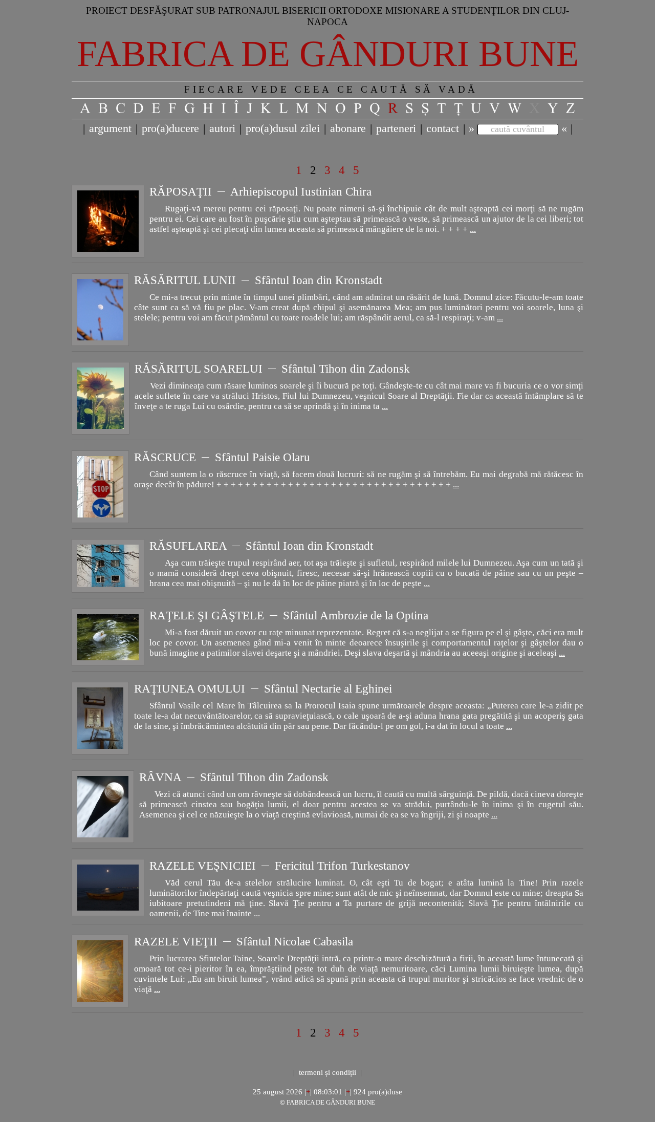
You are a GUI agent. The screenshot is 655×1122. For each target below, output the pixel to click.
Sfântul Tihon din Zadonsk (345, 368)
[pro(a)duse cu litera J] (250, 108)
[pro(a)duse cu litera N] (322, 108)
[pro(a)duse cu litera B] (103, 108)
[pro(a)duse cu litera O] (341, 108)
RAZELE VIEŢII (175, 941)
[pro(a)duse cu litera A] (85, 108)
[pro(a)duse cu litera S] (410, 108)
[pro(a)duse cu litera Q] (375, 108)
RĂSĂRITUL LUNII (185, 280)
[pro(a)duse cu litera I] (223, 108)
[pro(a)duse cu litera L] (283, 108)
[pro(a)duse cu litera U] (476, 108)
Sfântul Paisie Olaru (262, 457)
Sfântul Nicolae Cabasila (294, 941)
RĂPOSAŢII (180, 191)
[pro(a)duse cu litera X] (535, 108)
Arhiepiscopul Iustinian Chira (301, 191)
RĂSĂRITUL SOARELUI (199, 368)
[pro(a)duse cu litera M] (302, 108)
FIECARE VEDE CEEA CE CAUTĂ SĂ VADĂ (330, 89)
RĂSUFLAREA (188, 545)
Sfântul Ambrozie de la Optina (355, 615)
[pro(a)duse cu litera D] (138, 108)
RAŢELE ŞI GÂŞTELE (206, 615)
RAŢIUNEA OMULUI (189, 688)
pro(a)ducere (170, 128)
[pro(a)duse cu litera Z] (570, 108)
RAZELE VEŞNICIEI (202, 865)
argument (110, 128)
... (473, 229)
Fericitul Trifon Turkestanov (342, 865)
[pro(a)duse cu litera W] (515, 108)
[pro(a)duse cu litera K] (266, 108)
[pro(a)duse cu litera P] (358, 108)
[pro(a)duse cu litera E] (156, 108)
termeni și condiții (327, 1072)
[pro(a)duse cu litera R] (393, 108)
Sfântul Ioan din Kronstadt (318, 280)
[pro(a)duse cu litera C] (120, 108)
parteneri (396, 128)
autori (222, 128)
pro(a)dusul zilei (283, 128)
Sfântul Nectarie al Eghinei (328, 688)
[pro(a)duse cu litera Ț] (458, 108)
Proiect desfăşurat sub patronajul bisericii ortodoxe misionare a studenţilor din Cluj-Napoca (327, 16)
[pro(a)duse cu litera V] (495, 108)
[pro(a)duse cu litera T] (441, 108)
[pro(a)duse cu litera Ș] (425, 108)
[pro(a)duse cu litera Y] (553, 108)
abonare (348, 128)
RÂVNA (160, 777)
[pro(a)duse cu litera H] (208, 108)
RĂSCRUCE (165, 457)
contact (442, 128)
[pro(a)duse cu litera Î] (236, 108)
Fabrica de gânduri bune (328, 53)
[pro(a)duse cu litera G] (190, 108)
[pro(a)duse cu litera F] (173, 108)
